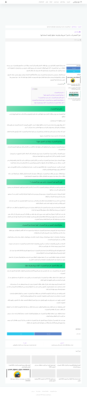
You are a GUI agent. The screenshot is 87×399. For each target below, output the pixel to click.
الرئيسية (68, 1)
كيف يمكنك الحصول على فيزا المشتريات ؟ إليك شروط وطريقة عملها (49, 102)
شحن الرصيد (56, 1)
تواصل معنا (38, 391)
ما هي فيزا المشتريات (59, 92)
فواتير (47, 1)
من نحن (33, 391)
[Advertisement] (43, 15)
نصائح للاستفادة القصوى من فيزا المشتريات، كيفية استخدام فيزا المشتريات (48, 100)
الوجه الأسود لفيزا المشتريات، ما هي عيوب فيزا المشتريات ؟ (51, 97)
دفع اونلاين (76, 2)
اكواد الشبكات (41, 1)
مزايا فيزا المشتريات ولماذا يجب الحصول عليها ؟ (53, 95)
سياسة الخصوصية (53, 391)
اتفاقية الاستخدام (45, 391)
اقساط (51, 1)
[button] (32, 89)
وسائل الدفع (63, 1)
